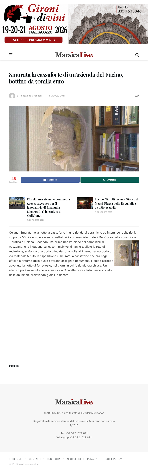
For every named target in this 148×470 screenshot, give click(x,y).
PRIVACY (92, 459)
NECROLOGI (74, 459)
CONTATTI (34, 459)
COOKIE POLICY (113, 459)
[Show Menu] (10, 54)
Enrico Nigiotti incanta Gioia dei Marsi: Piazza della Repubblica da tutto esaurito (116, 203)
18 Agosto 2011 (56, 95)
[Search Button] (137, 54)
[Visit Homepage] (74, 54)
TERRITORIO (15, 459)
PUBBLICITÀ (53, 459)
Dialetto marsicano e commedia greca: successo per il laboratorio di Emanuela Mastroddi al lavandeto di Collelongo (48, 207)
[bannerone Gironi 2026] (74, 23)
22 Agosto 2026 (36, 220)
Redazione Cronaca (31, 95)
